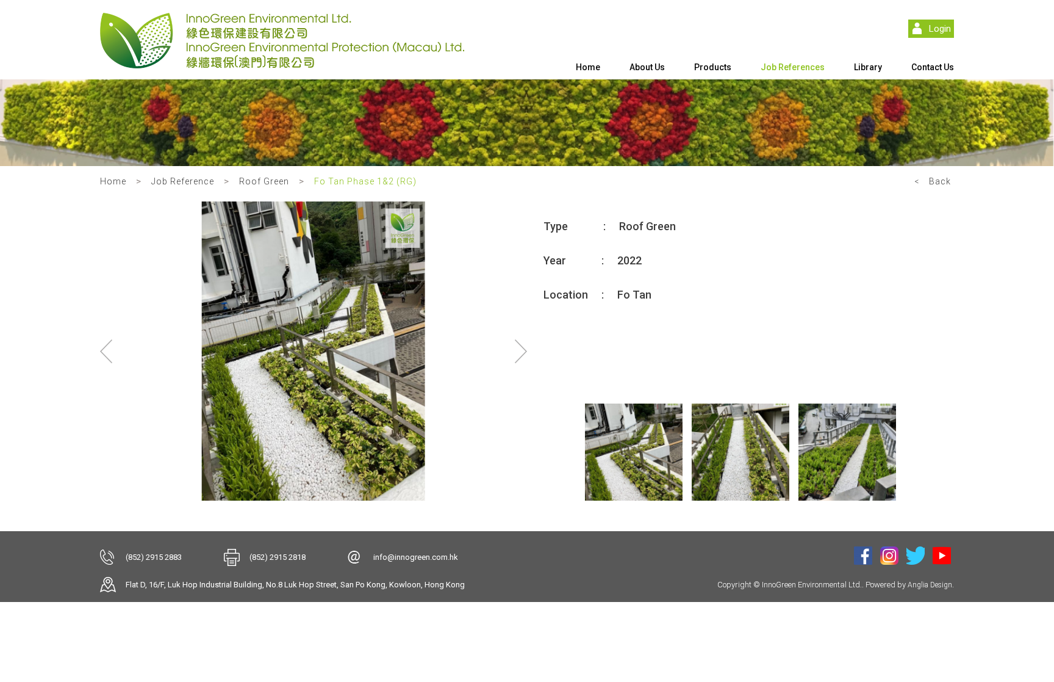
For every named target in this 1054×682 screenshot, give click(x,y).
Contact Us (932, 67)
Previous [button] (106, 351)
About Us (647, 67)
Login (940, 28)
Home (588, 67)
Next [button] (521, 351)
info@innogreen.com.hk (415, 557)
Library (868, 67)
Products (712, 67)
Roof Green (264, 181)
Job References (793, 67)
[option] (313, 351)
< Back (932, 181)
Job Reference (182, 181)
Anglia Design (930, 585)
